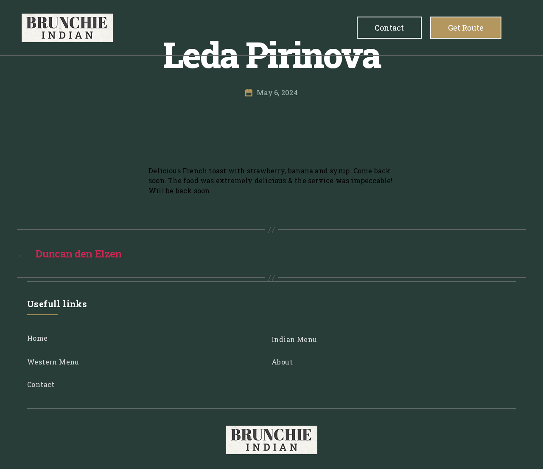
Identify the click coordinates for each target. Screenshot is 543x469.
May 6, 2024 (277, 92)
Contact (404, 28)
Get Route (471, 28)
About (282, 361)
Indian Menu (294, 339)
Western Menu (53, 361)
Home (37, 337)
